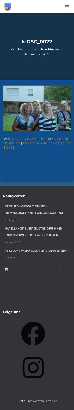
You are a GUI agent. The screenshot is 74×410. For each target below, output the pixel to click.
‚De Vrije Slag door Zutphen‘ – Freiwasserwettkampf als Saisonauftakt (34, 209)
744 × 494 (30, 139)
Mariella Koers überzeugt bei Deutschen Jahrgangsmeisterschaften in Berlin (33, 232)
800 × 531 (15, 143)
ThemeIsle (50, 401)
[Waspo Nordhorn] (9, 6)
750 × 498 (44, 139)
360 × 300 (41, 143)
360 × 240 (28, 143)
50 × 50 (53, 143)
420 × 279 (17, 139)
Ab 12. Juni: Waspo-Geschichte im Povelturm (35, 250)
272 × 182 (65, 143)
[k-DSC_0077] (37, 108)
